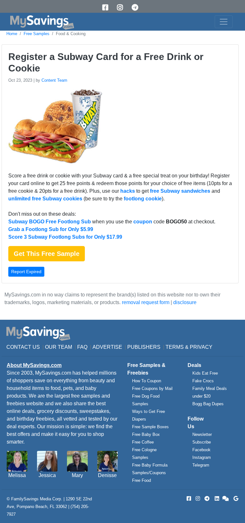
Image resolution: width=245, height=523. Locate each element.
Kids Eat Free (205, 373)
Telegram (200, 465)
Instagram (201, 457)
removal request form (145, 302)
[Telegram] (137, 7)
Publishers (143, 347)
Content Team (54, 80)
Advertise (107, 347)
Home (11, 33)
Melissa (17, 475)
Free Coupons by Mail (152, 388)
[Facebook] (107, 7)
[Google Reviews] (234, 498)
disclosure (185, 302)
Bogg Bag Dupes (208, 403)
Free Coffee (143, 442)
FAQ (82, 347)
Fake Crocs (203, 380)
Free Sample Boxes (150, 426)
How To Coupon (146, 380)
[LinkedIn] (216, 498)
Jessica (47, 475)
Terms (175, 347)
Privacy (201, 347)
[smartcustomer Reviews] (226, 498)
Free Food (141, 480)
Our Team (58, 347)
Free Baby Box (146, 434)
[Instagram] (122, 7)
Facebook (201, 449)
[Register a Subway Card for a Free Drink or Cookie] (53, 127)
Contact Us (23, 347)
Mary (77, 475)
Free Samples (36, 33)
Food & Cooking (70, 33)
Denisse (107, 475)
